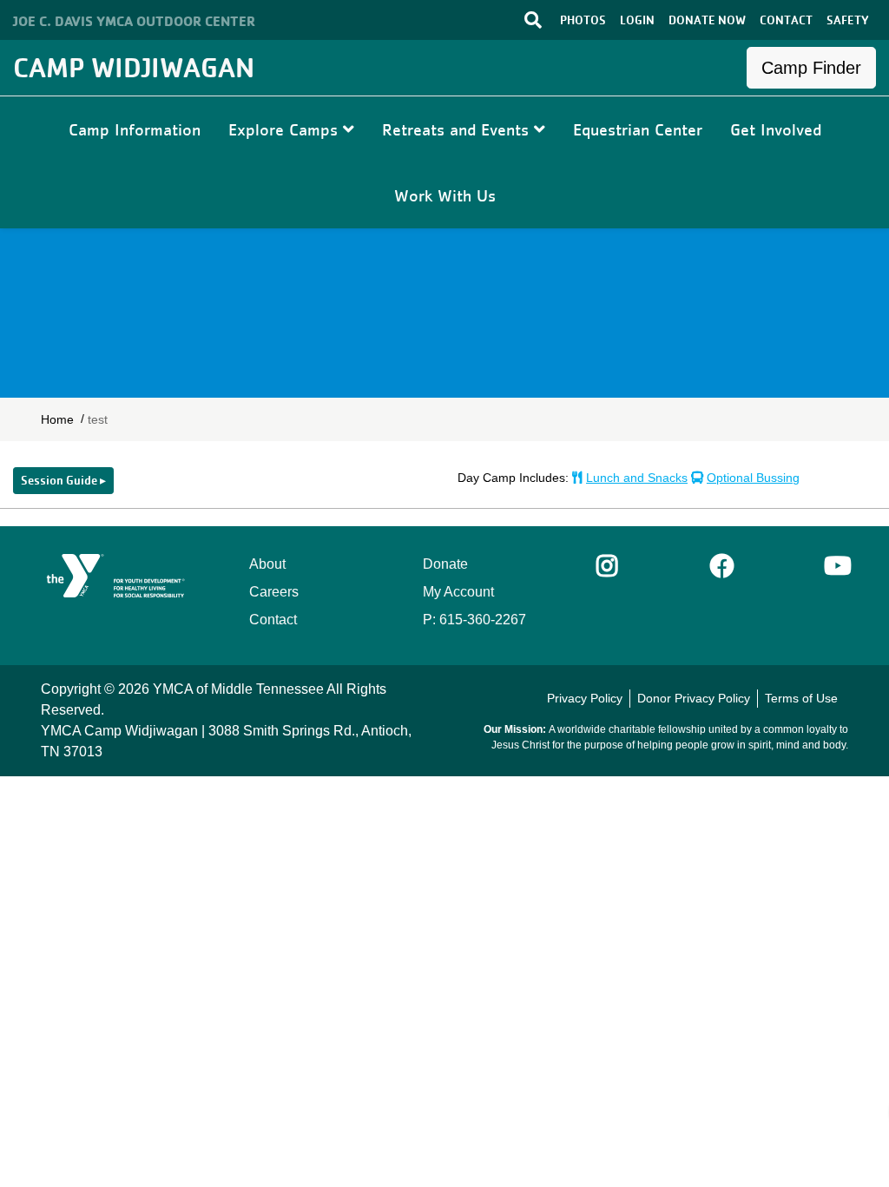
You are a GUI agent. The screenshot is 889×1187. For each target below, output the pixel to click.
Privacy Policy (584, 698)
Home (57, 419)
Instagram (619, 566)
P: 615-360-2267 (474, 619)
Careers (274, 591)
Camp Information (135, 129)
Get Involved (775, 129)
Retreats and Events (458, 129)
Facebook (722, 566)
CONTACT (786, 20)
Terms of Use (801, 698)
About (267, 564)
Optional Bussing (753, 478)
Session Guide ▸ (63, 480)
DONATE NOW (707, 20)
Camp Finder (811, 67)
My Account (458, 591)
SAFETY (847, 20)
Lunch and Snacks (637, 478)
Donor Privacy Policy (693, 698)
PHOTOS (583, 20)
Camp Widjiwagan (133, 67)
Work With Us (445, 195)
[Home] (117, 575)
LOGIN (637, 20)
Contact (273, 619)
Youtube (836, 566)
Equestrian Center (637, 129)
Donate (445, 564)
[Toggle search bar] (495, 19)
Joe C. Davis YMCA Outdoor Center (134, 21)
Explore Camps (285, 129)
